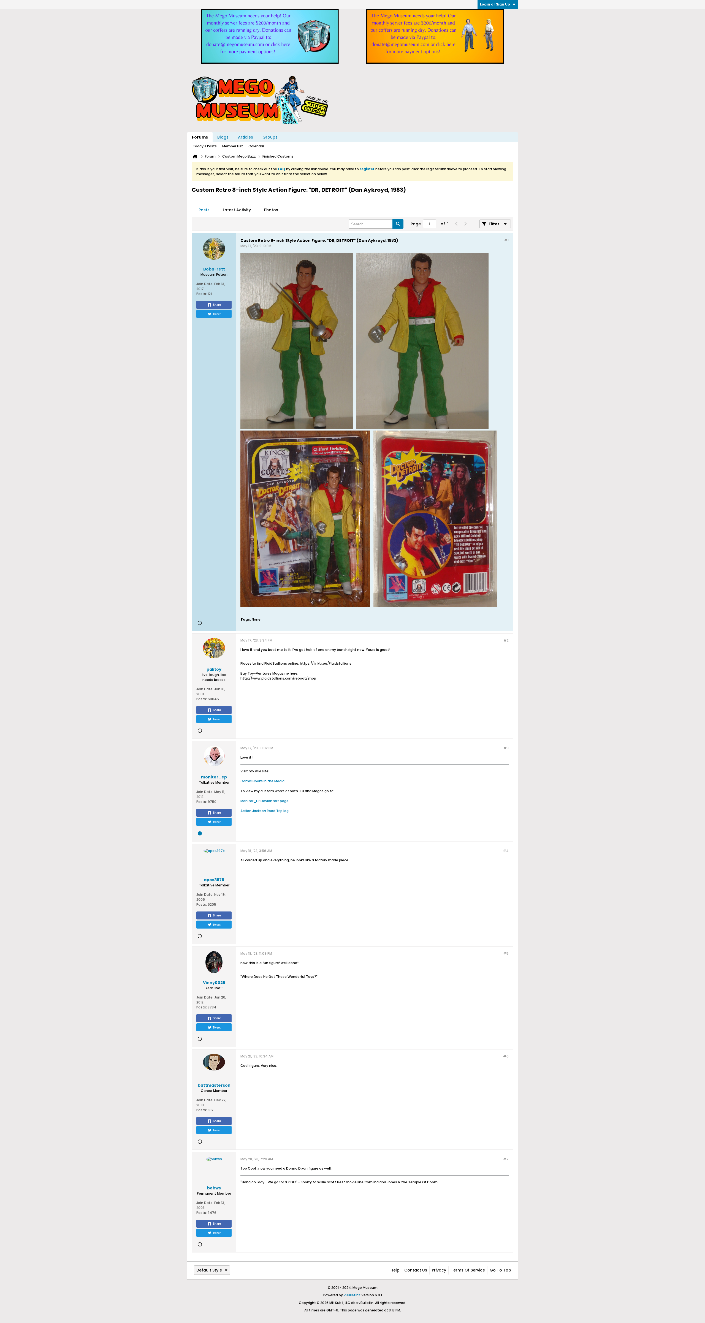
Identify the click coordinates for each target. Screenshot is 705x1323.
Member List (232, 146)
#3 (506, 748)
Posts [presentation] (204, 210)
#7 (506, 1159)
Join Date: (204, 284)
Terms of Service (468, 1270)
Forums (200, 137)
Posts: (201, 293)
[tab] (204, 210)
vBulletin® (352, 1295)
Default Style (209, 1270)
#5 (506, 953)
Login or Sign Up (495, 4)
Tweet (217, 314)
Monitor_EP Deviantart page (264, 801)
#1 (506, 240)
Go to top (500, 1270)
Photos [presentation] (271, 210)
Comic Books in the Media (262, 781)
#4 (506, 850)
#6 (506, 1056)
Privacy (439, 1270)
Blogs (223, 137)
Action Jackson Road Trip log (264, 810)
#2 (506, 640)
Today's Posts (205, 146)
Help (395, 1270)
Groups (270, 137)
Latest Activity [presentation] (237, 210)
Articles (245, 137)
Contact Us (415, 1270)
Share (217, 304)
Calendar (256, 146)
